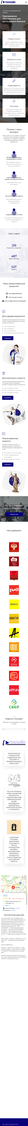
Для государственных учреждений (15, 301)
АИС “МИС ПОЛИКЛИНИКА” (10, 1124)
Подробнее (7, 338)
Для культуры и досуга (15, 297)
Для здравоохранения (15, 293)
